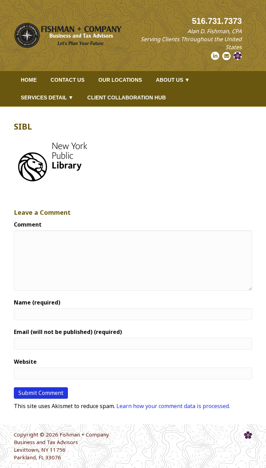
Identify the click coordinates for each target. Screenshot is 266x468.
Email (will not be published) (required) (68, 332)
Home (29, 80)
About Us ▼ (173, 80)
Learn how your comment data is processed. (173, 406)
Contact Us (68, 80)
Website (25, 361)
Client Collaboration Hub (126, 97)
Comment (28, 224)
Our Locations (120, 80)
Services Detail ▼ (47, 97)
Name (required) (37, 302)
